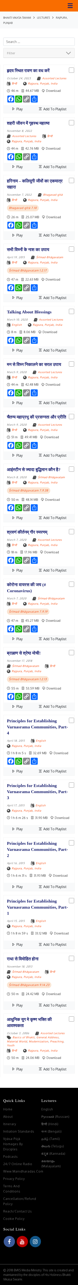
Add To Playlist (54, 109)
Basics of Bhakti (24, 1037)
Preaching (56, 1041)
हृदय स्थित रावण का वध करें (28, 70)
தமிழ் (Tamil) (50, 1139)
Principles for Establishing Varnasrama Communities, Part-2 (37, 849)
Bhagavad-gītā (53, 194)
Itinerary (9, 1124)
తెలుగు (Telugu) (52, 1146)
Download (53, 91)
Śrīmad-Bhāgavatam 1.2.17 (28, 270)
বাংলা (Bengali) (51, 1131)
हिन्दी (14, 83)
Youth (11, 1045)
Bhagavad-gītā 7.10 (23, 208)
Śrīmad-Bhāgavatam (49, 257)
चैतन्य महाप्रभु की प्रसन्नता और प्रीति (36, 417)
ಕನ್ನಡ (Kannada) (53, 1153)
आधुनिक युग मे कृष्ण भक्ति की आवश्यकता (29, 1022)
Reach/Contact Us (17, 1211)
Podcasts (10, 1156)
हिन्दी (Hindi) (49, 1124)
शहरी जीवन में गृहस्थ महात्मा (28, 123)
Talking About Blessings (29, 311)
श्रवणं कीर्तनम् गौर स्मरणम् (27, 532)
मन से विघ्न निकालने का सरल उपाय (34, 364)
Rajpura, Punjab (38, 83)
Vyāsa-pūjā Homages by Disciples (13, 1144)
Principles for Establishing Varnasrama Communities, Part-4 (37, 726)
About (8, 1116)
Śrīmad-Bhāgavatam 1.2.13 (28, 679)
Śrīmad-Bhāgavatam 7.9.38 (28, 490)
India (54, 83)
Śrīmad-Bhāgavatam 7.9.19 (28, 611)
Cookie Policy (14, 1219)
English (17, 324)
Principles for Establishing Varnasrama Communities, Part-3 (37, 791)
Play (19, 109)
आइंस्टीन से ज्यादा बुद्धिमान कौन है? (33, 469)
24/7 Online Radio (17, 1164)
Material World (17, 1041)
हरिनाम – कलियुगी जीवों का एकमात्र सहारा (35, 184)
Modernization (38, 1041)
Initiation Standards (18, 1131)
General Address (47, 1037)
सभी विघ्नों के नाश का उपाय (28, 249)
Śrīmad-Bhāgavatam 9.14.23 (29, 985)
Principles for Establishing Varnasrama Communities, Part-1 (37, 907)
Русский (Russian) (55, 1116)
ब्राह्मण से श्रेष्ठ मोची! (24, 653)
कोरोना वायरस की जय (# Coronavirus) (26, 587)
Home (8, 1109)
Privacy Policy (14, 1179)
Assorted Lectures (54, 78)
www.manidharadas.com (23, 1171)
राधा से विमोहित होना (23, 958)
